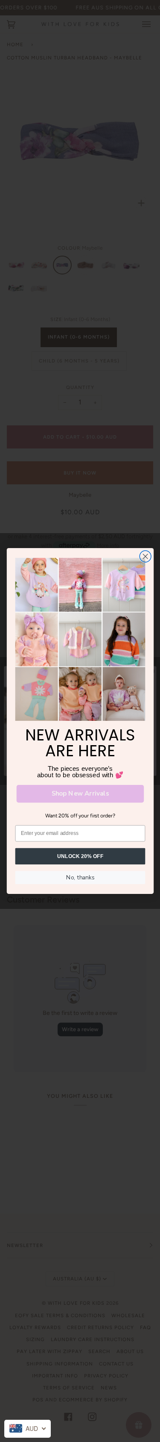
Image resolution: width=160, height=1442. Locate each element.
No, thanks (80, 877)
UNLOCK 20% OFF (80, 856)
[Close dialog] (145, 556)
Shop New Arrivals (80, 793)
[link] (80, 639)
